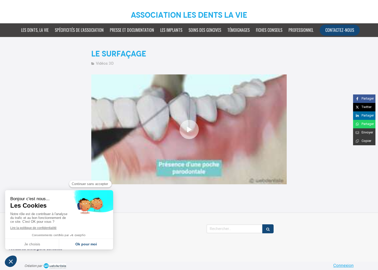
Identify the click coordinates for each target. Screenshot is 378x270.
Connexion (343, 265)
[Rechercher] (268, 228)
